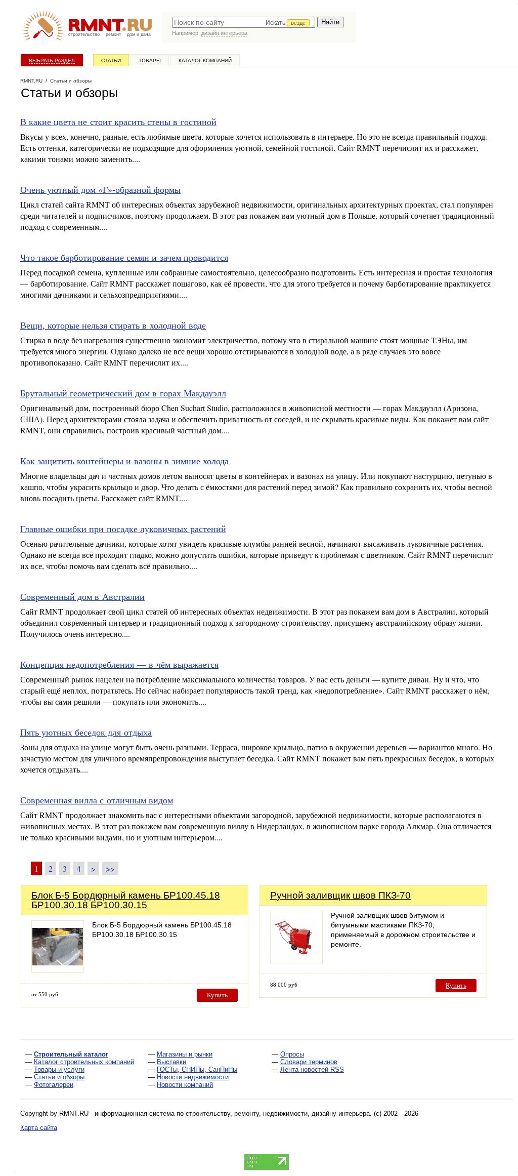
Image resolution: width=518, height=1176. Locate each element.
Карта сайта (38, 1127)
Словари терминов (308, 1062)
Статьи (111, 60)
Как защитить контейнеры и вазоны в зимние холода (124, 461)
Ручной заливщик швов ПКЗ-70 (340, 895)
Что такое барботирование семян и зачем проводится (124, 257)
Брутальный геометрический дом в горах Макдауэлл (123, 393)
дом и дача (139, 34)
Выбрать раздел (52, 60)
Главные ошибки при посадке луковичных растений (123, 528)
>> (110, 868)
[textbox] (243, 22)
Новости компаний (185, 1084)
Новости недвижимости (193, 1077)
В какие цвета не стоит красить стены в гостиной (118, 121)
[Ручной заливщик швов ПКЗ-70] (296, 960)
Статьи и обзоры (59, 1077)
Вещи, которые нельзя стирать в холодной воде (113, 325)
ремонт (113, 34)
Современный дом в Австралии (82, 596)
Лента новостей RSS (312, 1069)
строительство (84, 34)
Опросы (292, 1054)
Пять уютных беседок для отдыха (86, 732)
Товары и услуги (59, 1069)
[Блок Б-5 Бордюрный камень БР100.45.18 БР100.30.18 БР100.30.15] (57, 970)
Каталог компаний (205, 60)
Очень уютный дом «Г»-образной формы (100, 189)
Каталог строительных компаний (84, 1062)
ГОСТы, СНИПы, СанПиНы (197, 1069)
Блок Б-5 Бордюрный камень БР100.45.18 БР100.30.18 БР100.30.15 (125, 900)
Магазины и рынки (184, 1054)
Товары (150, 60)
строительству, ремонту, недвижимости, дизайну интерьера (278, 1113)
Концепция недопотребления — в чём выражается (119, 664)
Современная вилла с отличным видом (96, 800)
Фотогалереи (53, 1084)
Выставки (171, 1062)
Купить (217, 995)
